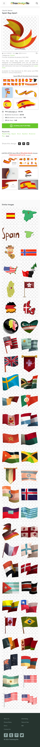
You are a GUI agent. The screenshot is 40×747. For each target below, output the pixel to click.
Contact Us (7, 729)
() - (14, 111)
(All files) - (11, 120)
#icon (19, 134)
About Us (6, 718)
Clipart (12, 55)
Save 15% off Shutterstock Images (25, 76)
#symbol (25, 134)
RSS (22, 725)
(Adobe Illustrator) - (14, 115)
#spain (13, 134)
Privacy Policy (8, 722)
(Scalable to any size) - (15, 117)
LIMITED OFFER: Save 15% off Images (19, 153)
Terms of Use (25, 722)
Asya (17, 53)
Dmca (5, 725)
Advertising (24, 718)
